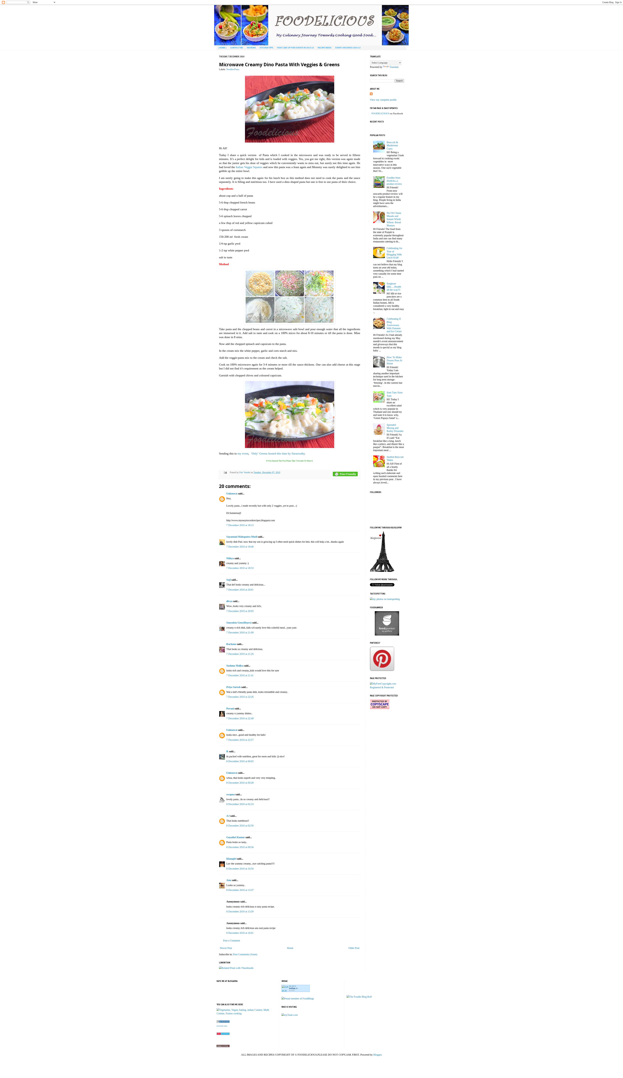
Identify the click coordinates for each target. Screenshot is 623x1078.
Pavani (230, 708)
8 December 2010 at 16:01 (240, 933)
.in (293, 988)
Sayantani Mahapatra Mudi (241, 536)
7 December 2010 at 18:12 (240, 525)
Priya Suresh (233, 687)
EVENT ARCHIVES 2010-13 (347, 48)
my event (243, 453)
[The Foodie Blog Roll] (359, 996)
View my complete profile (383, 99)
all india (292, 990)
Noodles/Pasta (232, 69)
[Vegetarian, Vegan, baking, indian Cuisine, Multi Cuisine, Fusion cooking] (246, 1013)
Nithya (230, 558)
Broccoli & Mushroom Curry (392, 145)
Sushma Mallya (234, 665)
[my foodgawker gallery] (387, 634)
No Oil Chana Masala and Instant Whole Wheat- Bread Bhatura (394, 219)
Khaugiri (231, 858)
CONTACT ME (236, 48)
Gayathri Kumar (235, 837)
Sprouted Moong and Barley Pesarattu (395, 427)
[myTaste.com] (289, 1015)
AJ (228, 815)
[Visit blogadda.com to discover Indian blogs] (223, 1034)
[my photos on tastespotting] (385, 599)
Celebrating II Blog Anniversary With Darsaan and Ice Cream (394, 325)
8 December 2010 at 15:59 (240, 911)
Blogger (377, 1054)
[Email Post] (225, 472)
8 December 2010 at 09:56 (240, 847)
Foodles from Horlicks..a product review (394, 180)
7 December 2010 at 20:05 (240, 611)
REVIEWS (251, 48)
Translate (394, 67)
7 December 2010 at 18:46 (240, 546)
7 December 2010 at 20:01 (240, 589)
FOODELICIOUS (380, 113)
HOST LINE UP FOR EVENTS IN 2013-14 (295, 48)
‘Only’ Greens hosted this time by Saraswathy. (278, 453)
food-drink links (222, 1026)
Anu (228, 880)
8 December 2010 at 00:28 (240, 782)
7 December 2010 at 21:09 (240, 632)
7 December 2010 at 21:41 (240, 675)
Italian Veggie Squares (249, 167)
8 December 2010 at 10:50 (240, 868)
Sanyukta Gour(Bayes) (238, 622)
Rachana (231, 644)
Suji (228, 579)
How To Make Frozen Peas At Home (394, 360)
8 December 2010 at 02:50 (240, 825)
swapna (230, 794)
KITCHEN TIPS (266, 48)
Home (290, 948)
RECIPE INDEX (324, 48)
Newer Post (226, 948)
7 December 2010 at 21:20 (240, 654)
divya (229, 601)
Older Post (353, 948)
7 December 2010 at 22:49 (240, 718)
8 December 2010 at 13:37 (240, 890)
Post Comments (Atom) (245, 954)
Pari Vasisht (245, 472)
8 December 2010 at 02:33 (240, 804)
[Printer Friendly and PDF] (345, 474)
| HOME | (222, 48)
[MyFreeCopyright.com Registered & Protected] (387, 687)
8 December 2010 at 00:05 (240, 761)
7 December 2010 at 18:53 (240, 568)
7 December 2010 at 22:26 (240, 696)
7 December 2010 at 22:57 (240, 739)
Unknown (231, 493)
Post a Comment (231, 940)
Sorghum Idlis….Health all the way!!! (394, 286)
